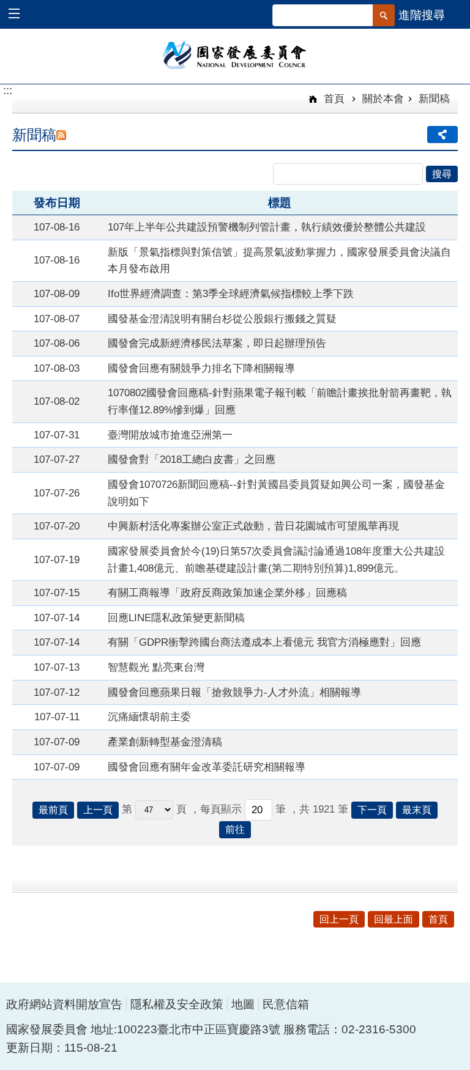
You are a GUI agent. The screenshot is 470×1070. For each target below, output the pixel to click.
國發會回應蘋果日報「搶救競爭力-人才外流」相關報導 (234, 692)
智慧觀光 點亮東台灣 (156, 667)
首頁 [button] (438, 919)
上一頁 (98, 810)
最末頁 (416, 810)
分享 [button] (442, 134)
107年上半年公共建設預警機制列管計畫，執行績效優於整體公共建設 (267, 227)
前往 (235, 829)
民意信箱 (286, 1004)
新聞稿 (434, 98)
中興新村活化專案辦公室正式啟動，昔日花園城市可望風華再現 (253, 526)
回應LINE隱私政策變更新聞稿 (176, 617)
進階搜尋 (421, 15)
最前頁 (53, 810)
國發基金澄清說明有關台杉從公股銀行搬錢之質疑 (222, 318)
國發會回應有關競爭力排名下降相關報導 (201, 368)
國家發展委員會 (235, 54)
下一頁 (372, 810)
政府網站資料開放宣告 (64, 1004)
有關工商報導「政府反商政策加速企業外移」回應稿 (227, 592)
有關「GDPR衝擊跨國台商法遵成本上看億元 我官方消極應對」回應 (264, 642)
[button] (20, 15)
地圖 (243, 1004)
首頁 (333, 98)
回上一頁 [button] (339, 919)
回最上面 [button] (393, 919)
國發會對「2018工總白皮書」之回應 (191, 459)
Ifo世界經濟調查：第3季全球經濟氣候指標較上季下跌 (231, 293)
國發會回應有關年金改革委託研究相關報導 (206, 767)
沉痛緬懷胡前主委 (149, 716)
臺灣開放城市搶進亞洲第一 (170, 435)
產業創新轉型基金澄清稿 (165, 742)
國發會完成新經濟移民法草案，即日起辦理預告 (217, 343)
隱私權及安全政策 (176, 1004)
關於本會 (383, 98)
